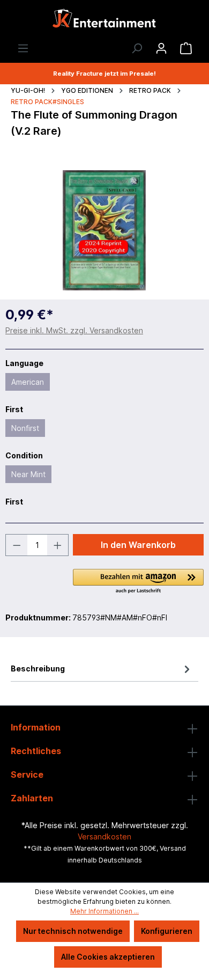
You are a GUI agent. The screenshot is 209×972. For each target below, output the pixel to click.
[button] (138, 582)
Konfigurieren (166, 931)
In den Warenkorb (138, 544)
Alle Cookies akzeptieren (108, 956)
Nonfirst (25, 428)
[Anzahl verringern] (16, 545)
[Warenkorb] (186, 48)
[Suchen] (136, 48)
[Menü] (23, 48)
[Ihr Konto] (161, 48)
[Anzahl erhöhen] (58, 545)
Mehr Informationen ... (104, 911)
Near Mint (28, 474)
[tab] (102, 668)
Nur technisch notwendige (73, 931)
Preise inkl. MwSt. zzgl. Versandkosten (74, 330)
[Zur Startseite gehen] (104, 21)
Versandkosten (104, 836)
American (27, 381)
